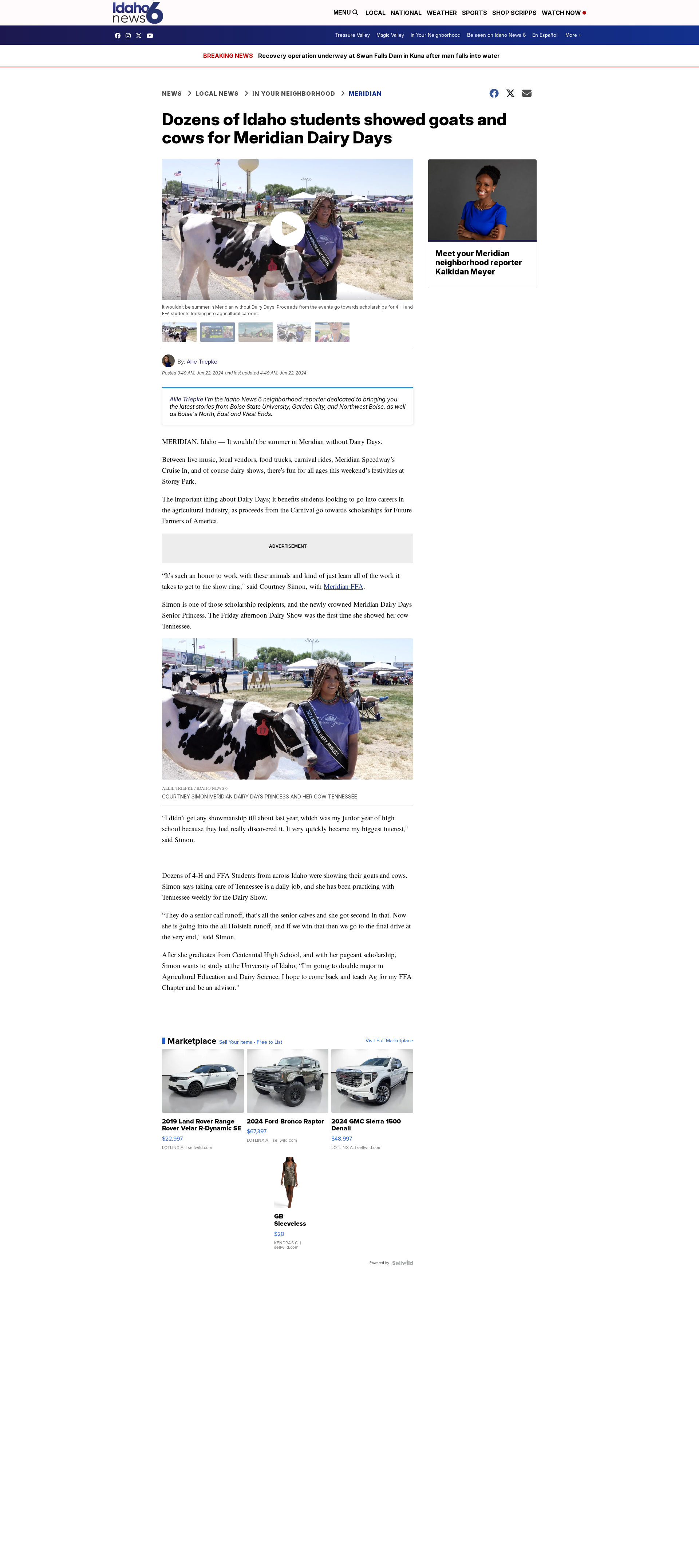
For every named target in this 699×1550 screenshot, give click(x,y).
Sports (474, 12)
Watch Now (562, 12)
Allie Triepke (202, 361)
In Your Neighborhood (436, 35)
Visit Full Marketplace (389, 1040)
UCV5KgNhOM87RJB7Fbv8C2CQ (152, 36)
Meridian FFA (343, 586)
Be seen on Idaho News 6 (496, 35)
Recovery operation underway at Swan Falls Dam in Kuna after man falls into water (379, 55)
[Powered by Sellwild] (402, 1262)
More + (573, 35)
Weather (442, 12)
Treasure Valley (352, 35)
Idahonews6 (119, 36)
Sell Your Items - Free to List (250, 1042)
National (406, 12)
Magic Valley (390, 35)
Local (376, 12)
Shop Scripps (514, 12)
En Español (544, 35)
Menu (342, 12)
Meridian (365, 93)
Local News (217, 93)
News (172, 93)
